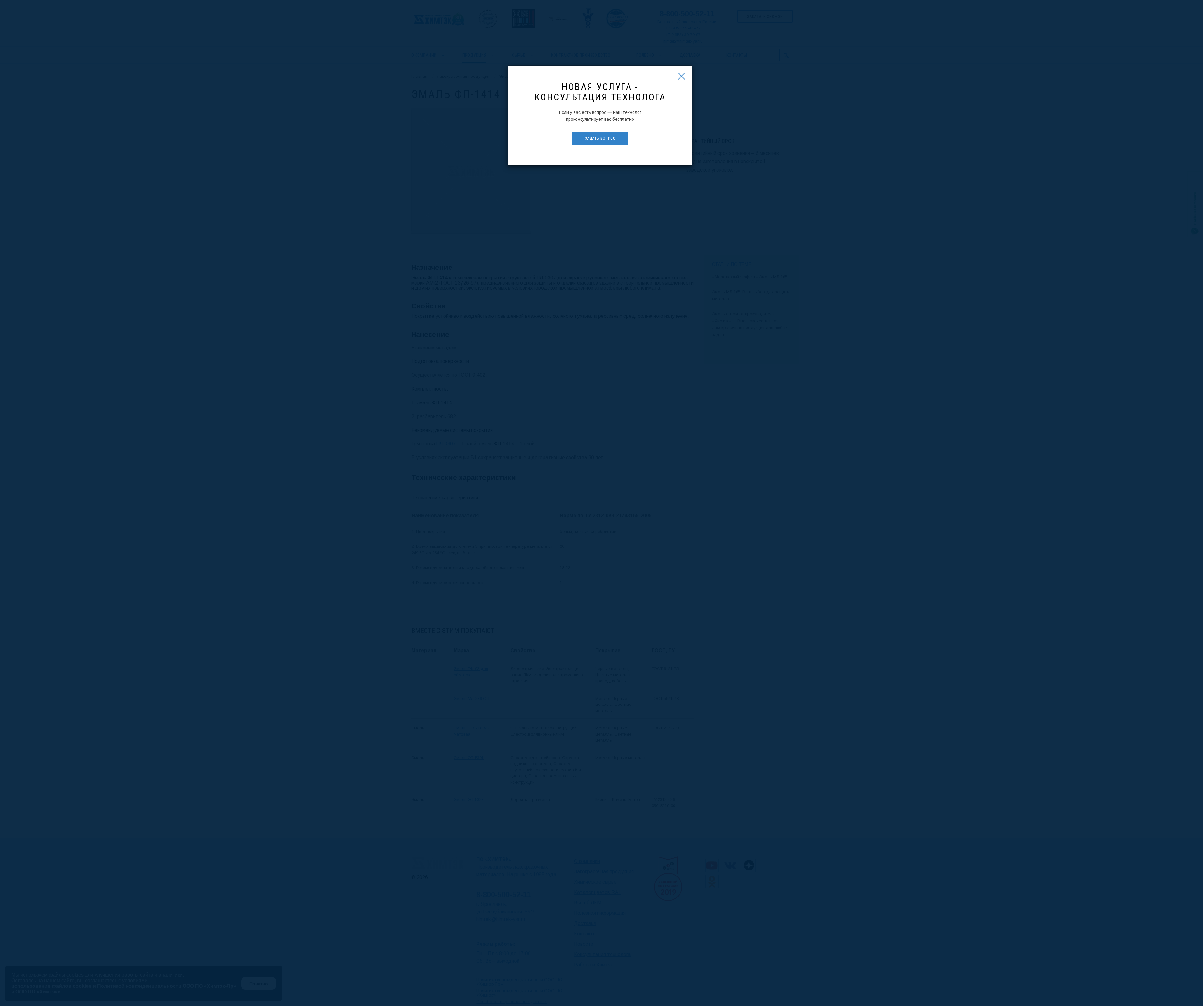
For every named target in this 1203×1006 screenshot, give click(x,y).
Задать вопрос (600, 138)
